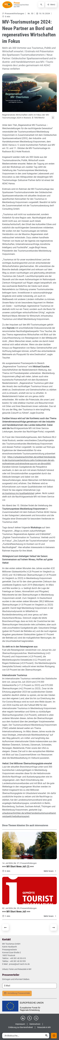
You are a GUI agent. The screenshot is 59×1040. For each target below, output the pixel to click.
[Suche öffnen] (41, 4)
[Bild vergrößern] (29, 92)
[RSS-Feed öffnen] (36, 1018)
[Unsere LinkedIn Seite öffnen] (23, 1018)
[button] (46, 1035)
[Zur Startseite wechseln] (7, 4)
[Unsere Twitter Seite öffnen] (29, 1018)
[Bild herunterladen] (53, 117)
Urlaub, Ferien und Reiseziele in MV (16, 969)
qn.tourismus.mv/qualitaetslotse (18, 493)
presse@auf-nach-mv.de (19, 964)
